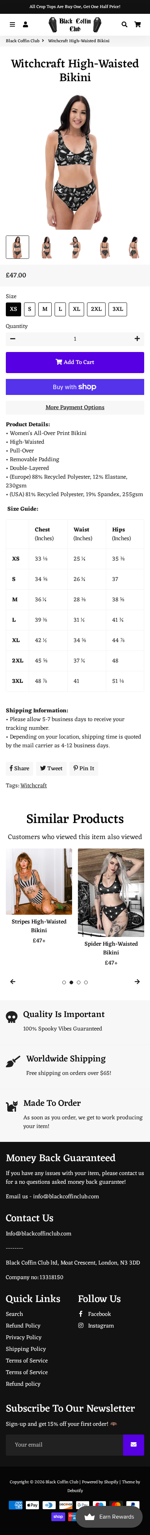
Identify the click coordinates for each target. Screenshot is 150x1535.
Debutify (75, 1491)
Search (14, 1314)
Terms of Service (27, 1361)
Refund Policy (23, 1326)
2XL (96, 309)
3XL (117, 309)
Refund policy (23, 1384)
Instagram (100, 1326)
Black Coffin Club (22, 41)
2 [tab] (71, 982)
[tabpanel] (39, 896)
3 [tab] (78, 982)
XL (76, 309)
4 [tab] (86, 982)
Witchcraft (33, 786)
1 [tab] (64, 982)
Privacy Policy (24, 1337)
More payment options (75, 408)
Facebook (99, 1314)
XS (13, 309)
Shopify (111, 1482)
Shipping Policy (26, 1349)
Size (11, 296)
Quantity (17, 326)
